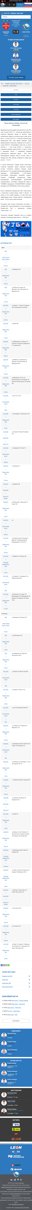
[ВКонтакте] (2, 965)
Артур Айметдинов (16, 70)
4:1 (12, 287)
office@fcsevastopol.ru (18, 1204)
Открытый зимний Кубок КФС (5, 564)
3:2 (12, 359)
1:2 (12, 725)
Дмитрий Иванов (11, 1033)
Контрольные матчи (7, 987)
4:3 (12, 377)
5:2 (12, 594)
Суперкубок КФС (6, 983)
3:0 (12, 395)
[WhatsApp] (9, 965)
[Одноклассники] (4, 965)
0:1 (12, 269)
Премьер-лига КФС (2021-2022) (13, 83)
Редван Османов (11, 1041)
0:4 (12, 743)
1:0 (12, 323)
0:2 (12, 617)
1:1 (12, 414)
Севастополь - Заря (12, 1014)
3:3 (12, 538)
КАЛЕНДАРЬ (16, 1021)
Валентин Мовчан (11, 1109)
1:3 (12, 890)
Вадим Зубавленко (12, 1049)
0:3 (12, 653)
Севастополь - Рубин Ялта (14, 1007)
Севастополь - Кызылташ (18, 1004)
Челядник (19, 48)
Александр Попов (12, 1093)
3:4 (12, 944)
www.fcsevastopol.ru (7, 1187)
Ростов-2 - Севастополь (13, 1011)
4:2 (12, 341)
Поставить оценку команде (16, 77)
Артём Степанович (12, 1079)
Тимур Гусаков (11, 1101)
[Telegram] (6, 965)
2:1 (12, 432)
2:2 (12, 762)
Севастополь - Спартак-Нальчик (19, 1000)
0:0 (12, 520)
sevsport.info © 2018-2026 (22, 1207)
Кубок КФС (5, 438)
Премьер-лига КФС (7, 976)
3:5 (12, 832)
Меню (21, 5)
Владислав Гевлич (16, 59)
